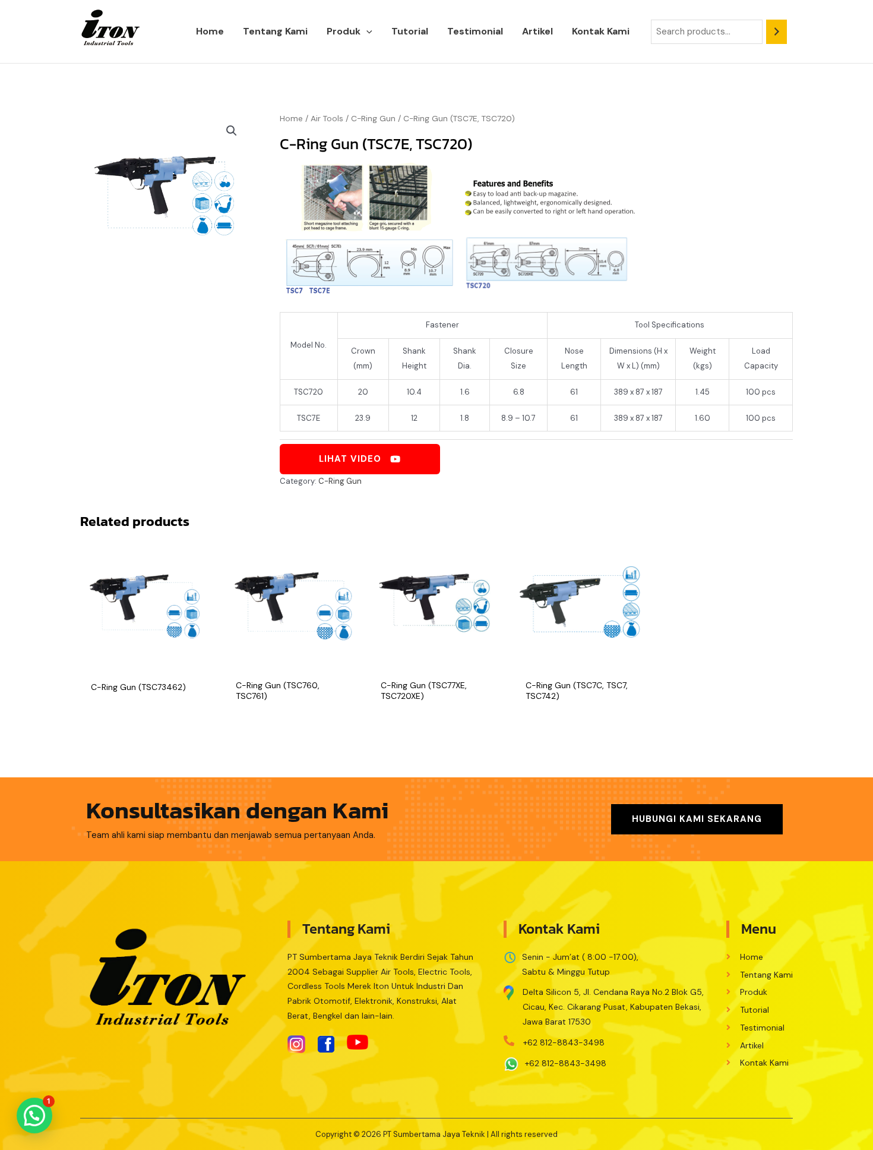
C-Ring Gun (373, 118)
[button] (366, 31)
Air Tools (327, 118)
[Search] (776, 32)
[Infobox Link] (606, 1004)
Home (291, 118)
